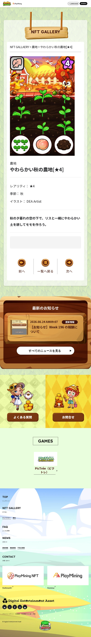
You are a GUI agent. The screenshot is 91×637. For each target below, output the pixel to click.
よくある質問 (23, 417)
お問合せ (68, 417)
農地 (35, 47)
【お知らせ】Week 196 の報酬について (53, 329)
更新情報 (69, 322)
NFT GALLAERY (19, 47)
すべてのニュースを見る (45, 350)
